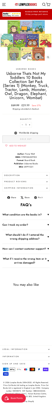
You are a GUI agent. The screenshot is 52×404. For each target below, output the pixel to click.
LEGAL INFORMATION (15, 349)
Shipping (16, 109)
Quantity (26, 119)
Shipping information (19, 188)
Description (12, 175)
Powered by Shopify (26, 401)
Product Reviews (15, 181)
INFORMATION (10, 356)
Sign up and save (14, 363)
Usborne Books (26, 69)
